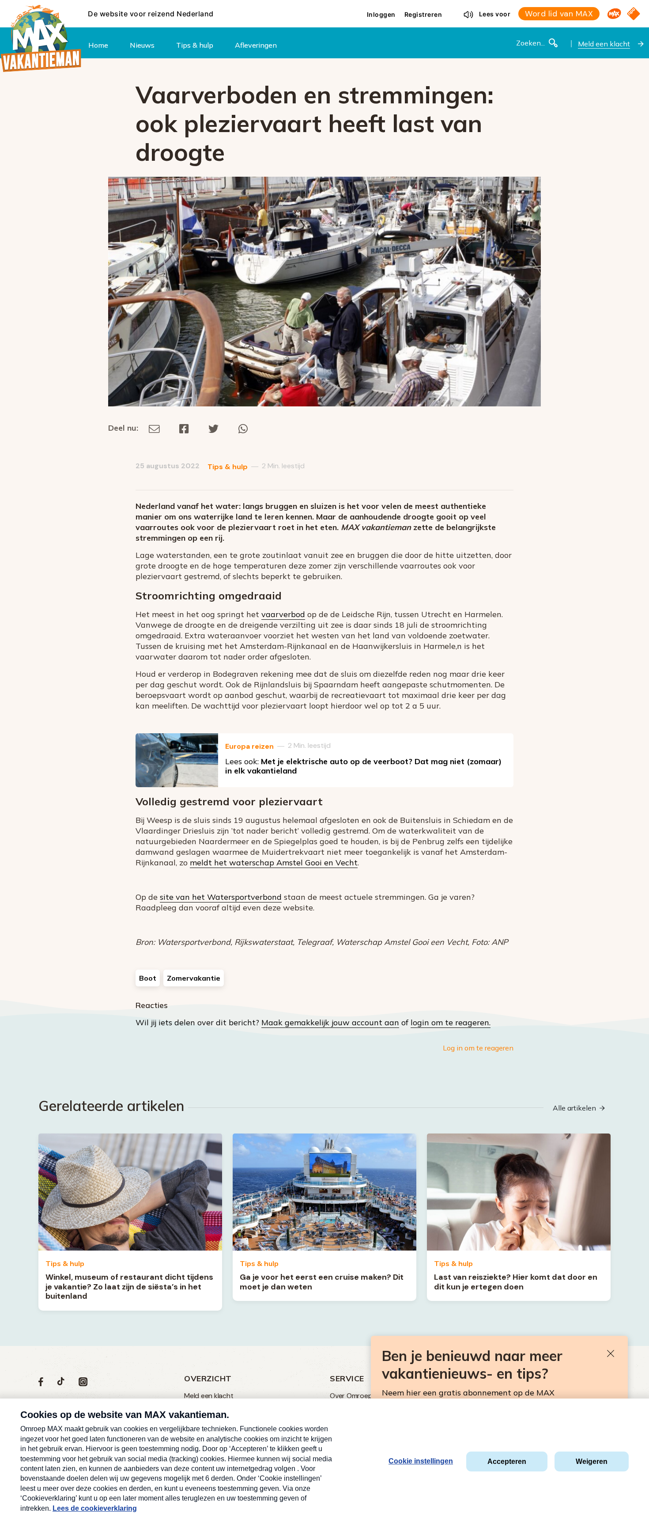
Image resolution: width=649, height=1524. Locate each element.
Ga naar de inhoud (324, 7)
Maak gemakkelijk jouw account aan (330, 1022)
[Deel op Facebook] (184, 428)
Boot (147, 978)
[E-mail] (154, 428)
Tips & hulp (228, 466)
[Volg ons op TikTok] (61, 1383)
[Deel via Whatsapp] (243, 428)
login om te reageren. (451, 1022)
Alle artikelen (574, 1107)
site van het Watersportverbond (221, 897)
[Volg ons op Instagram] (83, 1383)
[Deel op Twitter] (213, 428)
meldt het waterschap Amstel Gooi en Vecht (274, 862)
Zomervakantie (193, 978)
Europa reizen (249, 746)
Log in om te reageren (478, 1047)
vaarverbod (283, 614)
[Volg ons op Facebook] (40, 1383)
